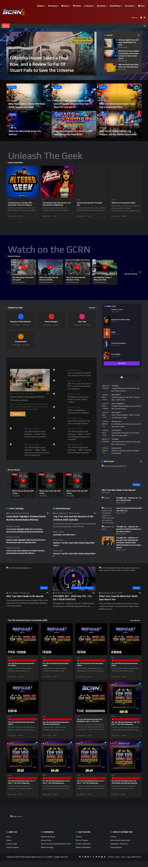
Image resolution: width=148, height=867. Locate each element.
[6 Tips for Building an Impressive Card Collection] (54, 407)
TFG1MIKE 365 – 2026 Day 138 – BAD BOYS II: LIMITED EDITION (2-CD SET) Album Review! (128, 529)
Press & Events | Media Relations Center (56, 844)
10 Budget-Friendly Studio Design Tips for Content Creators (78, 399)
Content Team (11, 844)
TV (70, 361)
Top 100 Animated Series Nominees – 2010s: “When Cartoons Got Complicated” (35, 434)
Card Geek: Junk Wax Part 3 (64, 535)
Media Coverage (47, 847)
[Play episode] (35, 194)
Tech (48, 361)
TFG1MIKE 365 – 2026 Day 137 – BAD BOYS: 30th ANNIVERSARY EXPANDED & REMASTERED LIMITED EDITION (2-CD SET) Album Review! (128, 542)
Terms (123, 857)
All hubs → (93, 308)
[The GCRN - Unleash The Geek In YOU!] (13, 11)
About (8, 837)
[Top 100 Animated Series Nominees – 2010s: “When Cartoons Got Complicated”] (11, 429)
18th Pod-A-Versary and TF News (123, 203)
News (41, 6)
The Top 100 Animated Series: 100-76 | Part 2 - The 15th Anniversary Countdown (125, 724)
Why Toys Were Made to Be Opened (118, 490)
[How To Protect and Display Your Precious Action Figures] (54, 370)
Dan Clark (11, 513)
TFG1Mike (115, 386)
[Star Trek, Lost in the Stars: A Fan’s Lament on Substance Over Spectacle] (54, 381)
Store (142, 6)
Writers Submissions (83, 847)
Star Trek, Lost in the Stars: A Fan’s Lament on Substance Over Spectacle (80, 386)
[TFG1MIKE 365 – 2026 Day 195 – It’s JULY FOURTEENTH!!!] (108, 501)
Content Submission (83, 844)
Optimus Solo (116, 421)
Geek (12, 361)
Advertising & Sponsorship (120, 840)
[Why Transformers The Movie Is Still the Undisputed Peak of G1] (74, 124)
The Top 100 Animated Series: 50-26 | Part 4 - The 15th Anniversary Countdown (56, 783)
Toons (59, 361)
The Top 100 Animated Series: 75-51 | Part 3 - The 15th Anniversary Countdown (21, 783)
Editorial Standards (48, 837)
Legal (128, 857)
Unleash (130, 6)
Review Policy (46, 840)
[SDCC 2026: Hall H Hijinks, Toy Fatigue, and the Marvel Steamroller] (119, 124)
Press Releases (116, 847)
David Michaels (17, 394)
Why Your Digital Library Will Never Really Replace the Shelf (128, 42)
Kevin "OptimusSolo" (61, 513)
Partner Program (12, 847)
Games (78, 6)
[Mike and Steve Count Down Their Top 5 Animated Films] (110, 67)
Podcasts (53, 6)
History (9, 840)
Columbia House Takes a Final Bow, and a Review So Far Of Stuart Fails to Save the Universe (42, 64)
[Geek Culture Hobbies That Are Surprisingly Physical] (54, 418)
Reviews (89, 6)
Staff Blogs (116, 6)
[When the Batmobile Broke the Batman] (28, 124)
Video (65, 6)
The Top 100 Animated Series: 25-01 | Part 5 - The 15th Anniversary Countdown (90, 783)
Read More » (18, 414)
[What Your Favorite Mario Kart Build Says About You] (108, 515)
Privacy (117, 857)
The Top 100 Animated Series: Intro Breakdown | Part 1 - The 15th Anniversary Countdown (89, 721)
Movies (24, 361)
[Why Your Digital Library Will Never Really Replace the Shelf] (110, 43)
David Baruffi (116, 395)
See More (121, 363)
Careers (79, 837)
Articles (102, 6)
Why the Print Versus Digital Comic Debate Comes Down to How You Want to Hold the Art (72, 103)
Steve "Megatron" (118, 403)
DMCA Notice (136, 857)
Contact (113, 837)
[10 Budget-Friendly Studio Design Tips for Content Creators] (54, 394)
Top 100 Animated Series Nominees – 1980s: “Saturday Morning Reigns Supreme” (80, 450)
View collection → (136, 620)
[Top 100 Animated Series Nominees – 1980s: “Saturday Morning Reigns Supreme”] (54, 444)
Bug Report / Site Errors (119, 844)
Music (36, 361)
